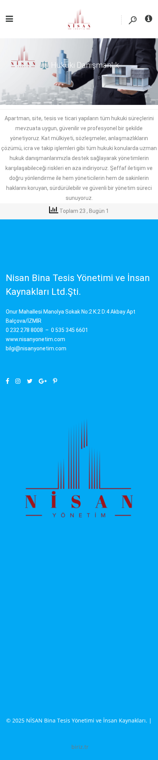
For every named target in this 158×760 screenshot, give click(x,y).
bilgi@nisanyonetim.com (36, 348)
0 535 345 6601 (69, 330)
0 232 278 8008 (24, 330)
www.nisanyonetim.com (35, 339)
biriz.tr (80, 746)
